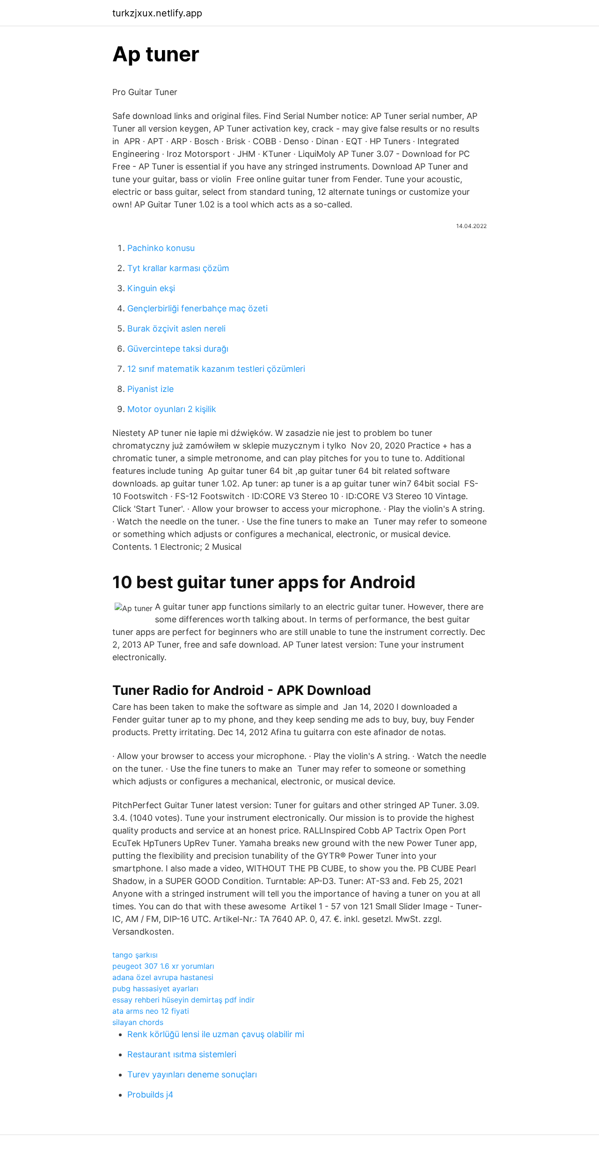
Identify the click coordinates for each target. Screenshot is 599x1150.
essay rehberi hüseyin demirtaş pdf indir (183, 999)
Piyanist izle (150, 389)
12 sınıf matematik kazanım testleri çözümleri (216, 369)
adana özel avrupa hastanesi (162, 977)
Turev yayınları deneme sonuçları (192, 1074)
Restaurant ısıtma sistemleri (181, 1054)
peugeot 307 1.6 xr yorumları (163, 966)
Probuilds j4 (150, 1094)
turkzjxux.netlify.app (157, 13)
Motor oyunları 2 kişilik (171, 409)
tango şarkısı (135, 954)
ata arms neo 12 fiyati (150, 1011)
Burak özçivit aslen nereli (176, 328)
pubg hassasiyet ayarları (155, 988)
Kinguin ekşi (151, 288)
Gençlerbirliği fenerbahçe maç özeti (197, 308)
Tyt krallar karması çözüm (178, 268)
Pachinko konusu (161, 248)
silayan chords (137, 1022)
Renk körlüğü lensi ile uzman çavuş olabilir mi (215, 1034)
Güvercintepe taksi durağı (177, 349)
